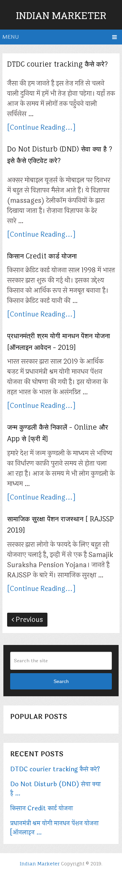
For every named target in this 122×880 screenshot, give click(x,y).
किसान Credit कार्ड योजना (42, 256)
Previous (28, 619)
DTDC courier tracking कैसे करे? (57, 64)
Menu (10, 37)
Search (61, 681)
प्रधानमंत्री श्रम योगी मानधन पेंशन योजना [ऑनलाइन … (54, 828)
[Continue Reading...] (41, 127)
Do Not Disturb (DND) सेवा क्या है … (55, 789)
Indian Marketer (61, 15)
